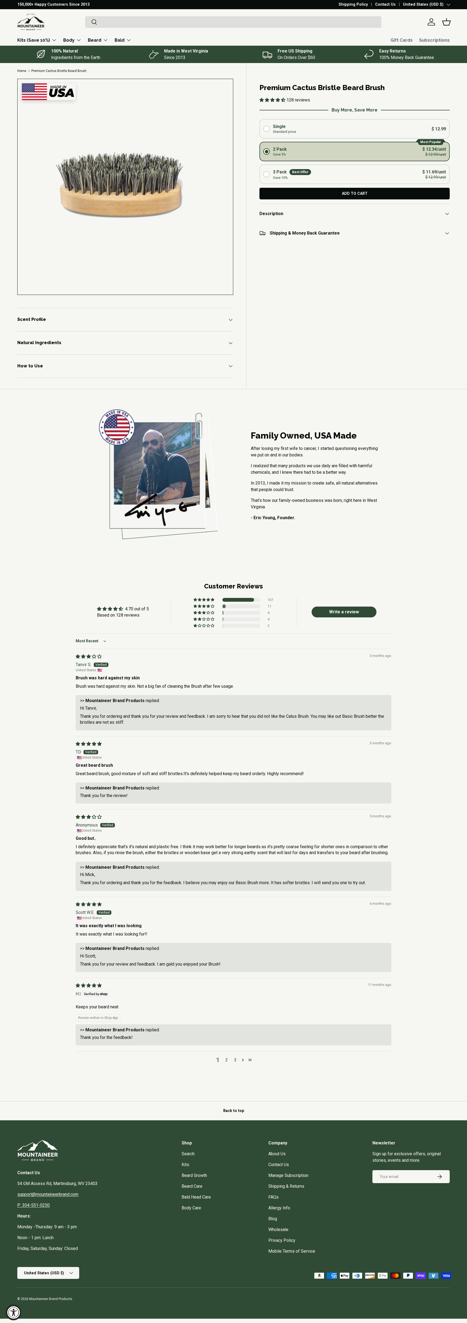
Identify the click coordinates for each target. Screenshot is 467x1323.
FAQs (273, 1197)
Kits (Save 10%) (33, 40)
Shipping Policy (353, 4)
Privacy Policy (281, 1240)
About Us (277, 1153)
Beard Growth (194, 1175)
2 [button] (226, 1059)
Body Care (191, 1207)
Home (21, 71)
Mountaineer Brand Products (50, 1299)
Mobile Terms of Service (291, 1251)
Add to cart (355, 193)
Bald (120, 40)
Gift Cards (402, 40)
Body (69, 40)
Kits (185, 1164)
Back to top (233, 1110)
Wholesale (278, 1229)
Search (188, 1153)
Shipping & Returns (286, 1186)
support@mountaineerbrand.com (47, 1194)
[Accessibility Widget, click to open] (13, 1312)
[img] (89, 656)
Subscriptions (434, 40)
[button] (446, 22)
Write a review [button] (344, 611)
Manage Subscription (288, 1175)
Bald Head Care (196, 1197)
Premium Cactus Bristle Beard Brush (58, 71)
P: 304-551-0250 (33, 1205)
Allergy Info (279, 1207)
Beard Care (192, 1186)
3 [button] (235, 1059)
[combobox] (233, 22)
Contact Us (385, 4)
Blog (272, 1218)
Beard (94, 40)
